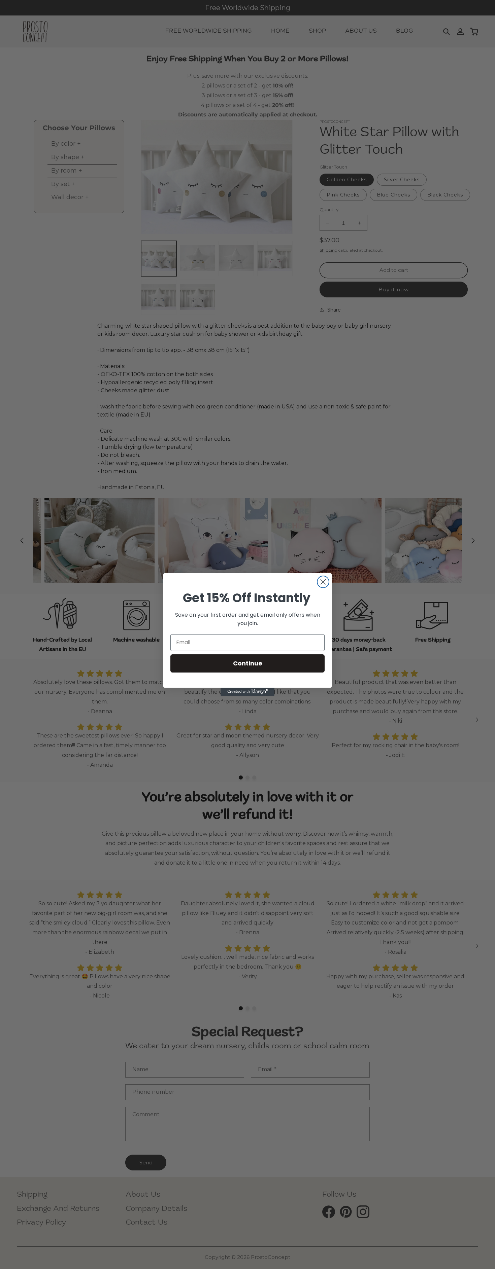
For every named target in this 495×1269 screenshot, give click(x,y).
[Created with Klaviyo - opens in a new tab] (247, 692)
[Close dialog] (323, 582)
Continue (247, 663)
